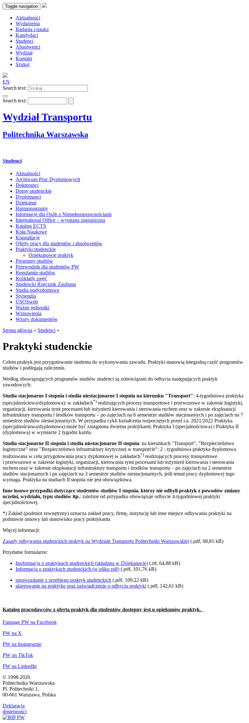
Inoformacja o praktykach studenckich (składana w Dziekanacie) (82, 563)
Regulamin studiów (35, 272)
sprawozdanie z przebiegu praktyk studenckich (63, 580)
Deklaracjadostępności (15, 708)
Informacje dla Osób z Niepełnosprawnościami (64, 214)
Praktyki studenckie (36, 249)
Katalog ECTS (31, 226)
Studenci (12, 161)
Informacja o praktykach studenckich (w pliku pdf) (67, 569)
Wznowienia (29, 313)
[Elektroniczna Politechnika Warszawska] (44, 6)
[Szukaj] (5, 96)
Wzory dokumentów (37, 319)
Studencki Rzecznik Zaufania (46, 284)
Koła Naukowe (31, 232)
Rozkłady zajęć (31, 278)
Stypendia (26, 296)
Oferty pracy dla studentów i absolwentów (59, 243)
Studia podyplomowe (37, 290)
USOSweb (27, 301)
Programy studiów (34, 261)
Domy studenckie (34, 191)
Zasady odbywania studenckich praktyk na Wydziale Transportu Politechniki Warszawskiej (96, 541)
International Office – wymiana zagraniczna (60, 220)
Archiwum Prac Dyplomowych (48, 179)
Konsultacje (28, 237)
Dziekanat (26, 202)
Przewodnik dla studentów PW (47, 267)
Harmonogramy (32, 208)
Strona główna (17, 330)
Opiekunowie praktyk (51, 255)
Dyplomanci (28, 197)
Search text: (15, 88)
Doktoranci (27, 185)
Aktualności (28, 173)
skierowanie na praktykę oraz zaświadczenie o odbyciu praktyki (81, 586)
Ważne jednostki (32, 307)
